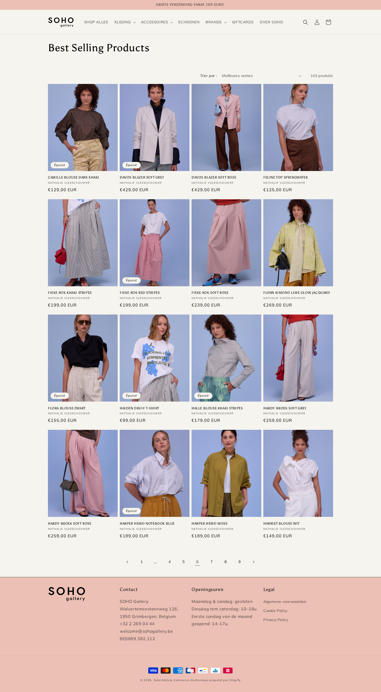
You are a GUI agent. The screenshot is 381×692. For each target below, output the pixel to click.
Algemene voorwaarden (284, 601)
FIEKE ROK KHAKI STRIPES (70, 293)
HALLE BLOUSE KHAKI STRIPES (217, 408)
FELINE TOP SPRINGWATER (285, 177)
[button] (124, 22)
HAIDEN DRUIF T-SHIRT (139, 408)
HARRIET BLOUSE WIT (281, 523)
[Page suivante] (253, 562)
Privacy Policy (275, 619)
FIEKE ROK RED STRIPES (140, 293)
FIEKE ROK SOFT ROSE (210, 293)
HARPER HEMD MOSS (210, 523)
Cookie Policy (275, 610)
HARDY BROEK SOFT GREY (285, 408)
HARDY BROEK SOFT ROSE (69, 523)
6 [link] (197, 561)
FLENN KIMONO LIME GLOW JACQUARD (296, 293)
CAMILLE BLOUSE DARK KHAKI (73, 177)
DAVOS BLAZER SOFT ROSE (214, 177)
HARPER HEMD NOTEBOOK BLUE (147, 523)
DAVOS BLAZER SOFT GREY (142, 177)
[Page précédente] (127, 562)
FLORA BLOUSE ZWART (67, 408)
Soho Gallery (163, 680)
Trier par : (208, 75)
